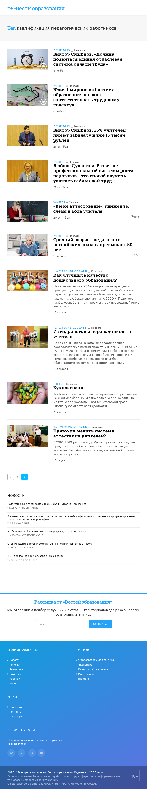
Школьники (29, 559)
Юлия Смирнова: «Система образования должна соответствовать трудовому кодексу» (86, 97)
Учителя (59, 85)
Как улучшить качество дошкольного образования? (85, 277)
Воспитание (30, 507)
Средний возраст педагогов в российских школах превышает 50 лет (93, 244)
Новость (79, 50)
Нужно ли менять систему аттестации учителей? (84, 433)
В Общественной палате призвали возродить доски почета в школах (48, 531)
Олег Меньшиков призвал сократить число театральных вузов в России (50, 543)
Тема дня (97, 427)
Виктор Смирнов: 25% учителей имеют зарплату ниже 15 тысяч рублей (89, 135)
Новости (14, 659)
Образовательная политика (96, 659)
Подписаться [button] (100, 624)
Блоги (58, 383)
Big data (83, 678)
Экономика (62, 50)
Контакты (15, 711)
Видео (13, 683)
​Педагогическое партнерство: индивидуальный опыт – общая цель (47, 503)
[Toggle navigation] (138, 7)
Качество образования (70, 271)
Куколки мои (68, 387)
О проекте (16, 707)
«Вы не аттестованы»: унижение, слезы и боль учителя (91, 208)
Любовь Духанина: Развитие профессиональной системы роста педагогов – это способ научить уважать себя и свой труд (93, 173)
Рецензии (15, 678)
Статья (73, 202)
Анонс (26, 522)
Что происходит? (33, 535)
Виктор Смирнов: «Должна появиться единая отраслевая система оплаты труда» (87, 59)
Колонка (96, 271)
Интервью (15, 674)
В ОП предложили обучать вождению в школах (35, 555)
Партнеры (16, 716)
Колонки (14, 664)
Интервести (86, 674)
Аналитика (16, 669)
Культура (27, 547)
